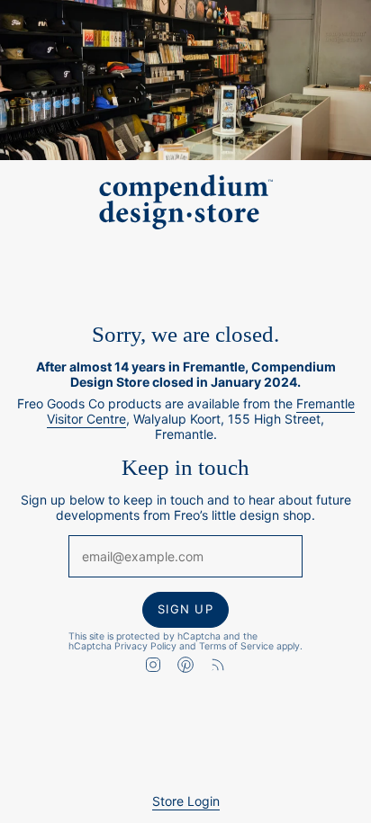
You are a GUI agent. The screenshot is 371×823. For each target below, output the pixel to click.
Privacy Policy (145, 645)
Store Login (186, 801)
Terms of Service (236, 645)
